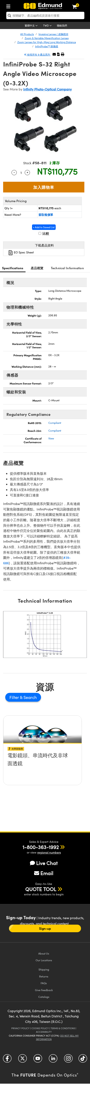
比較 (45, 233)
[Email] (54, 54)
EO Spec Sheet (23, 252)
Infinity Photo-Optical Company (47, 89)
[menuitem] (9, 5)
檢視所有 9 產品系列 (39, 54)
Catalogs (43, 996)
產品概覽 (37, 268)
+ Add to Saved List (44, 227)
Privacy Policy (20, 1028)
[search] (45, 15)
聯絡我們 (62, 25)
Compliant (54, 423)
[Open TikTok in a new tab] (83, 1060)
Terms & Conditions (63, 1028)
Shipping (44, 969)
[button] (58, 54)
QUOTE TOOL (40, 889)
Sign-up (45, 928)
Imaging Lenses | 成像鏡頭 (53, 34)
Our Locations (44, 960)
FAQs (44, 983)
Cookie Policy (40, 1028)
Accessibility (44, 1031)
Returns (43, 976)
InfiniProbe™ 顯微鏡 (46, 46)
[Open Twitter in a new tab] (22, 1060)
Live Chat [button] (47, 863)
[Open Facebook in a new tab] (7, 1060)
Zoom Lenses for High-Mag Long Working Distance (46, 42)
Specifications (12, 268)
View (51, 438)
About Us (43, 953)
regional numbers (49, 852)
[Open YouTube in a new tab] (38, 1060)
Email (46, 873)
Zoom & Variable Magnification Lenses (47, 38)
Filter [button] (14, 697)
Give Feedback (44, 990)
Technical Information (67, 268)
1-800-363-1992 (41, 846)
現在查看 (42, 767)
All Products (27, 34)
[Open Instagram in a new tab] (68, 1060)
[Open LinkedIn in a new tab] (53, 1060)
